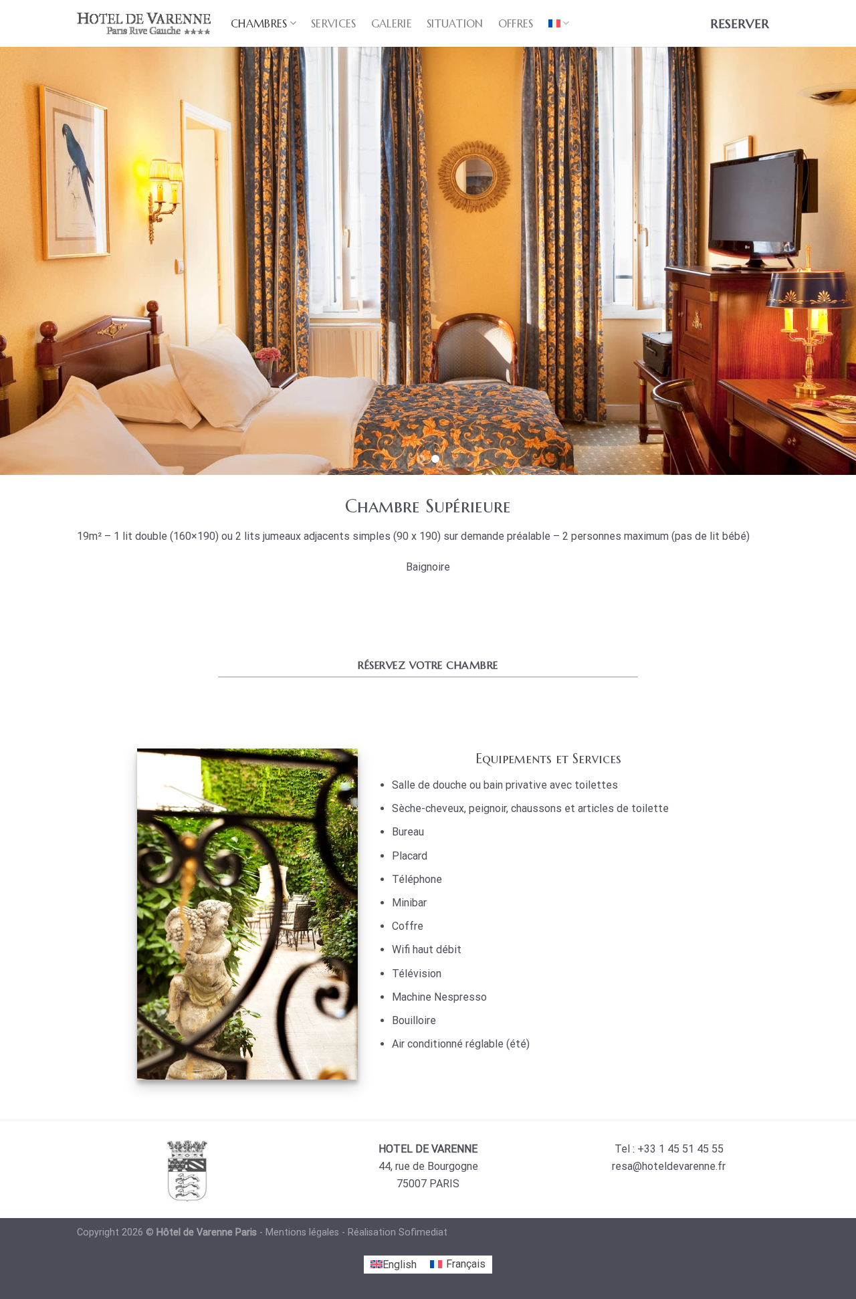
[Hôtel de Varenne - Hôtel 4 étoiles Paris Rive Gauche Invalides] (144, 23)
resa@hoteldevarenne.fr (669, 1166)
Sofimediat (423, 1232)
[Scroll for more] (428, 444)
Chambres (259, 23)
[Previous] (34, 261)
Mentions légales (302, 1232)
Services (333, 23)
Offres (516, 23)
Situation (455, 23)
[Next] (822, 261)
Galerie (391, 23)
